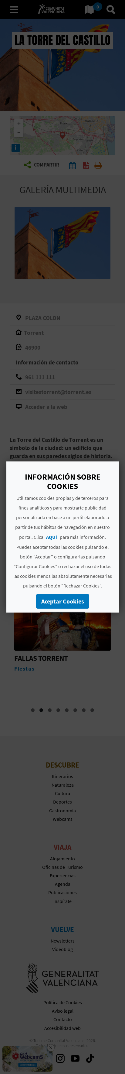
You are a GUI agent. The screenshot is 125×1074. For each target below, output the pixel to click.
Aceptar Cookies (62, 601)
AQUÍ (51, 537)
